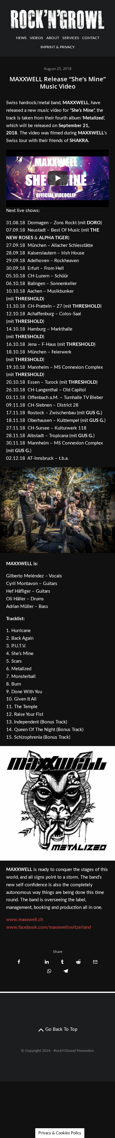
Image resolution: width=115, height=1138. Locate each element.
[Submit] (78, 962)
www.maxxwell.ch (24, 919)
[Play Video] (57, 178)
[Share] (18, 962)
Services (70, 38)
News (21, 38)
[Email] (95, 962)
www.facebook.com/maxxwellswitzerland (48, 927)
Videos (36, 38)
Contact (90, 38)
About (52, 38)
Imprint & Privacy (57, 47)
